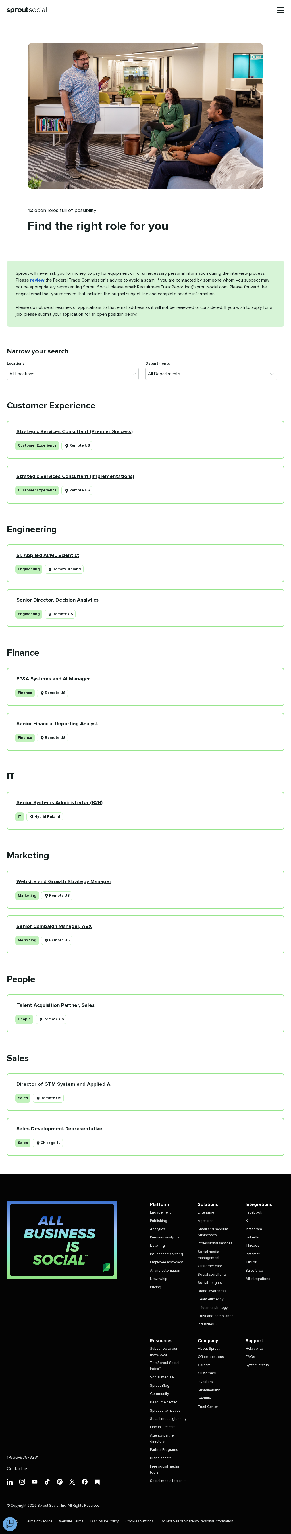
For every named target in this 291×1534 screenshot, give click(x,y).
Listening (157, 1246)
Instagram (254, 1229)
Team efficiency (210, 1299)
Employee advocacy (166, 1262)
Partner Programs (164, 1450)
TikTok (251, 1262)
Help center (255, 1349)
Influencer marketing (166, 1254)
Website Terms (71, 1521)
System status (257, 1365)
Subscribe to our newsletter (163, 1352)
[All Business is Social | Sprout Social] (62, 1240)
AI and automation (165, 1271)
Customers (207, 1373)
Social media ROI (164, 1377)
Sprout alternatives (165, 1411)
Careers (204, 1365)
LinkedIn (252, 1237)
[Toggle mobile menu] (280, 10)
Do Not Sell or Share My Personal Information (197, 1521)
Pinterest (253, 1254)
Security (204, 1398)
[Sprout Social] (27, 10)
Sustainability (209, 1390)
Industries (206, 1324)
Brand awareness (212, 1291)
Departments (158, 364)
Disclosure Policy (104, 1521)
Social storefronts (212, 1275)
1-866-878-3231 (22, 1457)
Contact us (17, 1468)
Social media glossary (168, 1419)
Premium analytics (165, 1237)
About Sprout (209, 1349)
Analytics (157, 1229)
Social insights (210, 1283)
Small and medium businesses (213, 1232)
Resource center (163, 1402)
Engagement (160, 1212)
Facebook (254, 1212)
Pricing (155, 1287)
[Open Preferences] (10, 1524)
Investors (205, 1382)
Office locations (211, 1357)
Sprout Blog (159, 1386)
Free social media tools (164, 1469)
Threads (252, 1246)
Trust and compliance (215, 1316)
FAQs (250, 1357)
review (37, 280)
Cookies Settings (139, 1521)
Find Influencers (163, 1427)
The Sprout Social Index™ (164, 1366)
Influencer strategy (213, 1308)
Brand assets (161, 1458)
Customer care (210, 1266)
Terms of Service (38, 1521)
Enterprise (206, 1212)
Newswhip (158, 1279)
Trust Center (208, 1407)
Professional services (215, 1243)
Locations (15, 364)
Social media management (208, 1255)
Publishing (158, 1221)
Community (159, 1394)
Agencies (205, 1221)
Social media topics (166, 1481)
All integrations (258, 1279)
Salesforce (254, 1271)
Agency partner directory (162, 1438)
